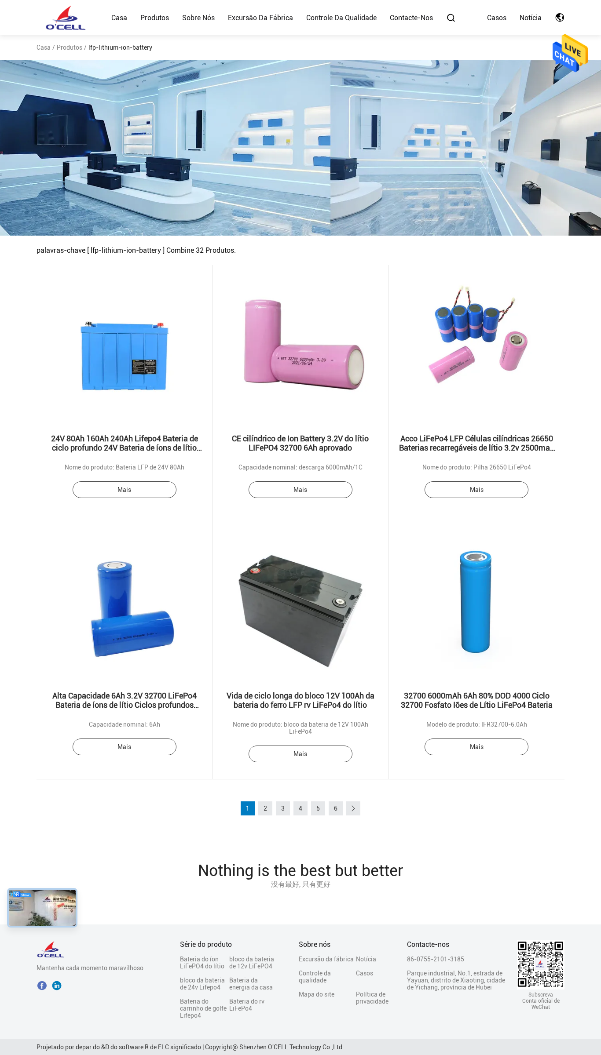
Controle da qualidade (341, 18)
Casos (496, 18)
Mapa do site (316, 994)
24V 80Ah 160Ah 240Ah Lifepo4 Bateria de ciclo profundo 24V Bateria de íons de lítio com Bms (124, 448)
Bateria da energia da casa (251, 984)
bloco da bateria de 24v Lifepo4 (202, 984)
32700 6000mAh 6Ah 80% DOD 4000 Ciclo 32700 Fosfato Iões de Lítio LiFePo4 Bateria (477, 700)
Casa (119, 18)
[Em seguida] (353, 808)
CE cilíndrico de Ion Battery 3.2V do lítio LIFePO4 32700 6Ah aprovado (300, 443)
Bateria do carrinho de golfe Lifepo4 (203, 1008)
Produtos (154, 18)
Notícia (531, 18)
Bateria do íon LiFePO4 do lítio (202, 963)
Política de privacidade (371, 998)
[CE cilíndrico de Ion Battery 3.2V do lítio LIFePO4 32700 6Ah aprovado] (300, 344)
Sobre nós (198, 18)
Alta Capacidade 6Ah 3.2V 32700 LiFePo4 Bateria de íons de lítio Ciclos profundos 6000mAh (124, 705)
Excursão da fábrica (260, 18)
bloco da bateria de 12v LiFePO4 (251, 963)
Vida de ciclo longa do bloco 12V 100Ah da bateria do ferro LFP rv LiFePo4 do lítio (300, 700)
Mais (124, 489)
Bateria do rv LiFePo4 (246, 1005)
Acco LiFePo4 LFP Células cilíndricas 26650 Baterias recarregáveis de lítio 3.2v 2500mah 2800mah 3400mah (476, 448)
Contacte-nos (411, 18)
